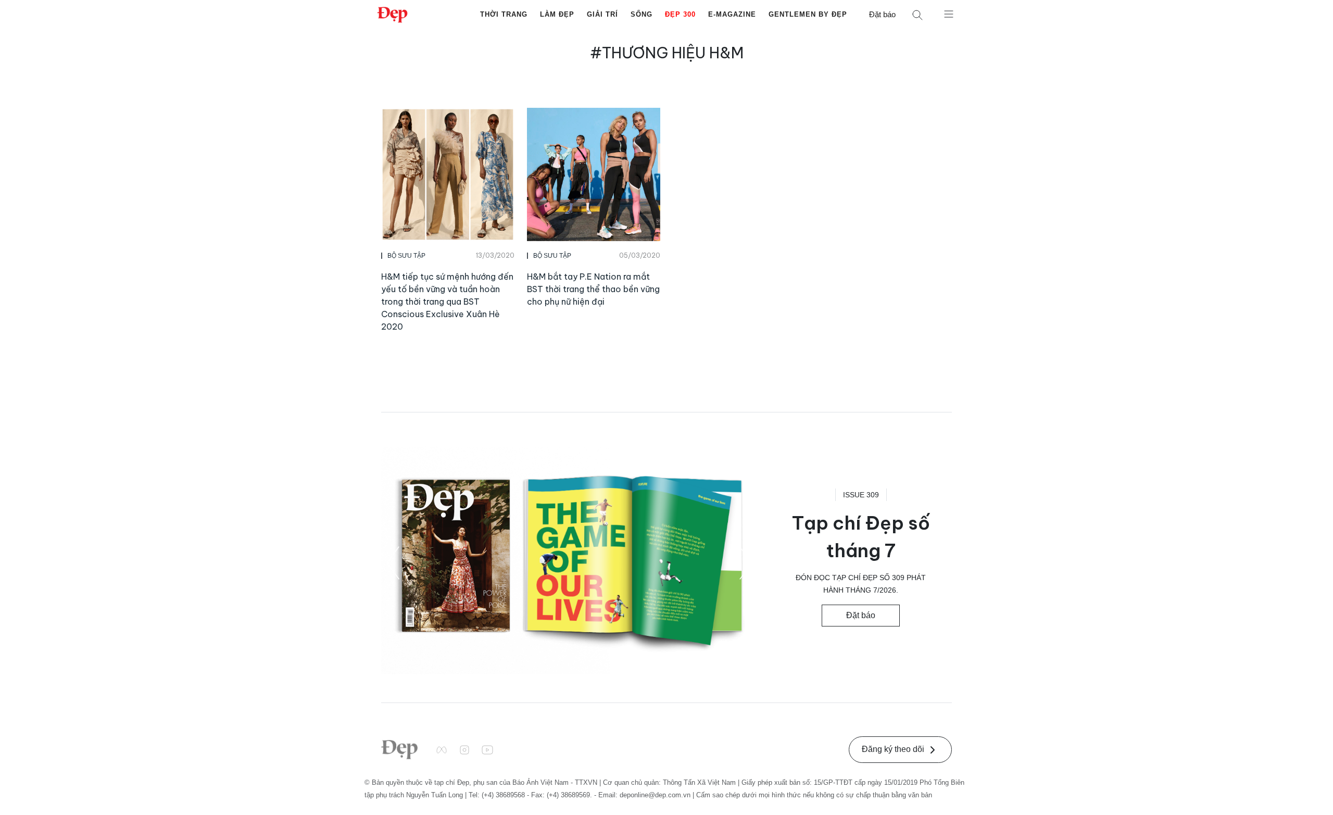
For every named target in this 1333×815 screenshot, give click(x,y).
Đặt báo (882, 14)
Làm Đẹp (557, 14)
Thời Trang (503, 14)
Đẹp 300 (680, 14)
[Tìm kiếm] (917, 14)
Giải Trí (602, 14)
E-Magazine (732, 14)
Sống (641, 14)
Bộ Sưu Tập (406, 256)
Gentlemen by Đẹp (808, 14)
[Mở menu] (948, 13)
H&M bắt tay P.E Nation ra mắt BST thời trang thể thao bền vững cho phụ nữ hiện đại (593, 289)
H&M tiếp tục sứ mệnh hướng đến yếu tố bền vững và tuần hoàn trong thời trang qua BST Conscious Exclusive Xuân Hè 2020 (447, 301)
